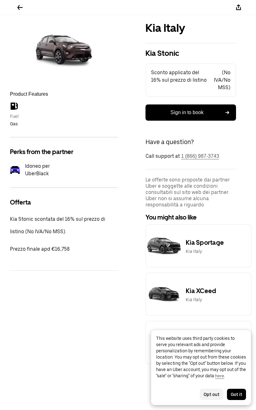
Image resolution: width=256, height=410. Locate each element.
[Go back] (19, 7)
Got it (236, 394)
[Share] (238, 7)
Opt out (211, 394)
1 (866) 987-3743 (200, 156)
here (219, 375)
